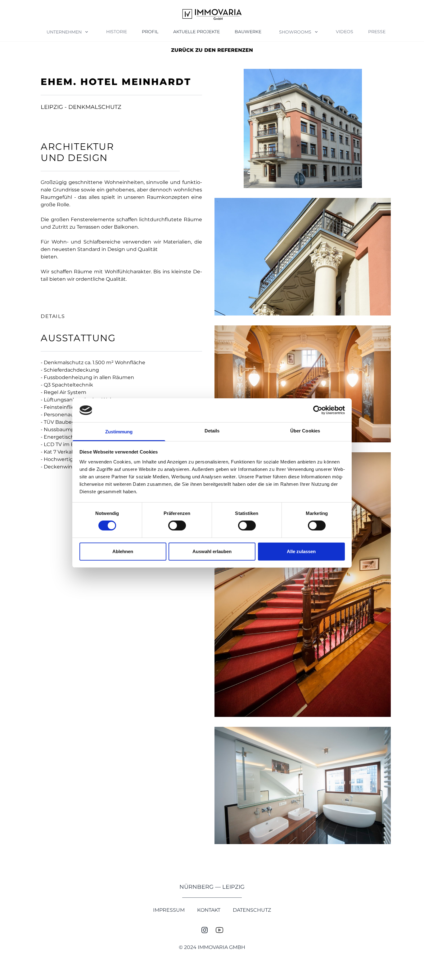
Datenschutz (252, 910)
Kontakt (208, 910)
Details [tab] (212, 430)
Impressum (169, 910)
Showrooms (295, 32)
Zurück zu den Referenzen (212, 50)
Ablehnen (122, 551)
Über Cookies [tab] (305, 430)
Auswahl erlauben (212, 551)
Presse (377, 31)
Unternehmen (64, 32)
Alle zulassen (301, 551)
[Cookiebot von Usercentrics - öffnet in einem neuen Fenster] (318, 410)
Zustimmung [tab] (119, 431)
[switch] (177, 525)
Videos (344, 31)
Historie (116, 31)
